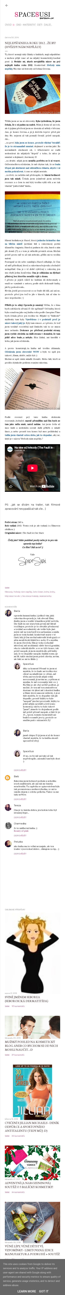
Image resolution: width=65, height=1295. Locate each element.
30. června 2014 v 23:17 (30, 776)
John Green (38, 592)
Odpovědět (20, 770)
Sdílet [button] (7, 588)
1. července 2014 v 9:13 (36, 824)
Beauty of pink (21, 831)
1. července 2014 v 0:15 (31, 805)
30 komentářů (18, 1136)
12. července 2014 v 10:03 (46, 751)
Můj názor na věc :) (13, 596)
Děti (39, 24)
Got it (44, 1291)
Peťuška (18, 841)
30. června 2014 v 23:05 (31, 611)
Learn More (27, 1291)
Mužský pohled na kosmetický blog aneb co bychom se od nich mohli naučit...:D (31, 1046)
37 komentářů (18, 1055)
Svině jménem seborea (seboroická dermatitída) (26, 999)
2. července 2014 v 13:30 (40, 731)
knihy (52, 592)
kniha (46, 592)
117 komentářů (18, 1006)
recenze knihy (45, 596)
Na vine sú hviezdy (30, 596)
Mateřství (29, 24)
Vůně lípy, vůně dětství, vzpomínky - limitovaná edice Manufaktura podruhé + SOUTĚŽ (32, 1250)
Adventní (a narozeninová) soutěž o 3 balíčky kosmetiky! (29, 1185)
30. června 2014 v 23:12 (45, 664)
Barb (16, 776)
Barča (17, 611)
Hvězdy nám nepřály (23, 592)
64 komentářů (18, 1192)
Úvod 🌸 (10, 24)
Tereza (17, 805)
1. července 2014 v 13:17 (34, 842)
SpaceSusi (28, 664)
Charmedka (20, 823)
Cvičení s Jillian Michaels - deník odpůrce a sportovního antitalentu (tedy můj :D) (32, 1127)
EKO (18, 24)
